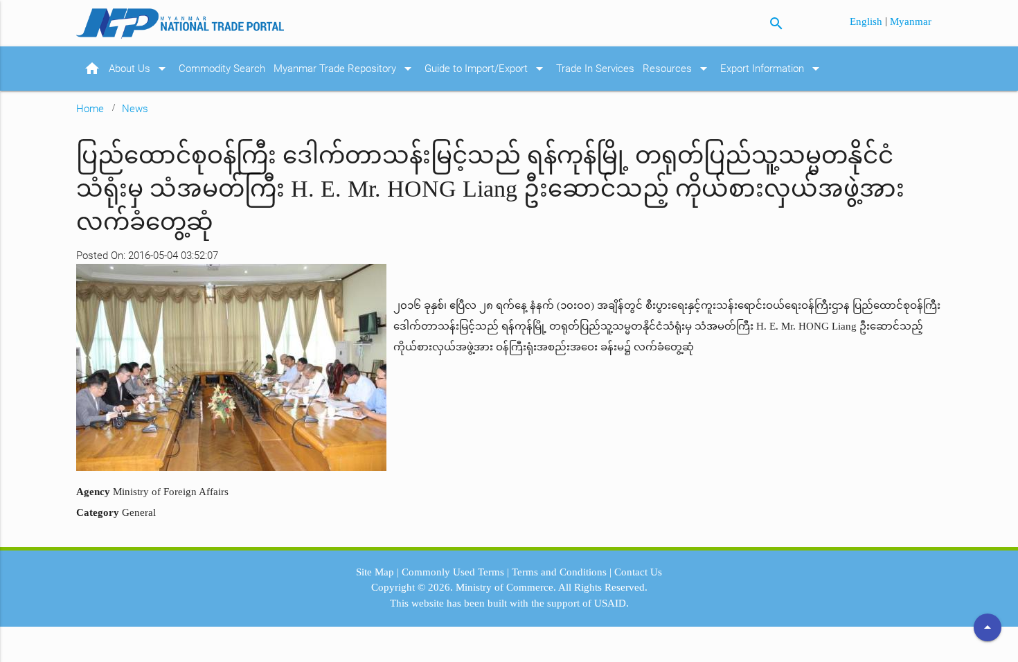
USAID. (611, 603)
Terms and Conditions (559, 572)
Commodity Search (222, 68)
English (867, 21)
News (135, 108)
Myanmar (910, 21)
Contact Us (638, 572)
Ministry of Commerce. (506, 587)
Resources (677, 68)
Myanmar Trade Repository (345, 68)
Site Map (375, 572)
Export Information (772, 68)
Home (90, 108)
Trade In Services (595, 68)
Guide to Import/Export (486, 68)
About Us (139, 68)
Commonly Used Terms (453, 572)
